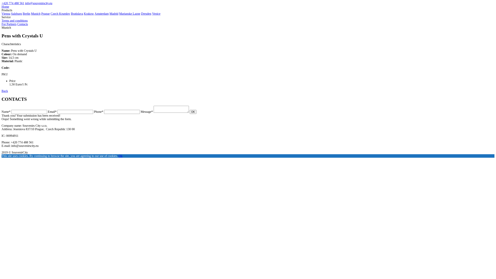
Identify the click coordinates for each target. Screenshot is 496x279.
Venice (156, 13)
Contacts (22, 24)
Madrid (113, 13)
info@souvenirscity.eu (38, 3)
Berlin (26, 13)
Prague (45, 13)
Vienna (6, 13)
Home (5, 6)
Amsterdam (102, 13)
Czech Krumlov (60, 13)
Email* (52, 111)
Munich (35, 13)
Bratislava (77, 13)
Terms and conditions (15, 20)
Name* (6, 111)
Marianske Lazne (129, 13)
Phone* (98, 111)
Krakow (89, 13)
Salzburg (16, 13)
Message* (147, 111)
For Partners (9, 24)
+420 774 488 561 (13, 3)
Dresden (146, 13)
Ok (120, 156)
